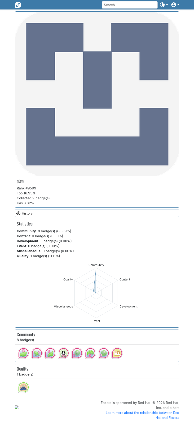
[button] (163, 5)
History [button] (27, 213)
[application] (96, 293)
